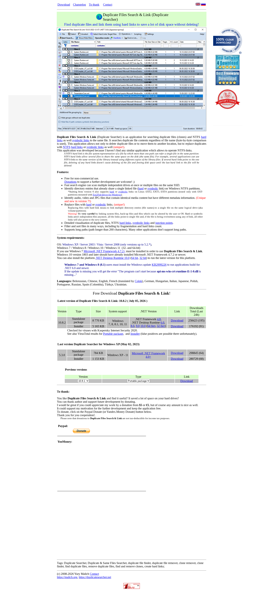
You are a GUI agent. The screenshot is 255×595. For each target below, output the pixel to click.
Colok (138, 281)
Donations (70, 181)
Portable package (113, 333)
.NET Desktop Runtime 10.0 (112, 258)
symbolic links (80, 140)
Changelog (79, 4)
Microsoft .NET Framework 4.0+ (148, 355)
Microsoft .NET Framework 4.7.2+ (104, 251)
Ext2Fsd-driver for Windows (107, 194)
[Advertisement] (30, 151)
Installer (135, 333)
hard (141, 188)
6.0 (162, 322)
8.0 (132, 325)
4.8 (159, 319)
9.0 (138, 325)
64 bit (134, 258)
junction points (164, 222)
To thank (94, 4)
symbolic (152, 188)
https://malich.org (67, 577)
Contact (107, 4)
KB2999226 (159, 264)
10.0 (143, 325)
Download (63, 4)
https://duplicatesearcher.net (95, 577)
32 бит (161, 325)
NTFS (66, 147)
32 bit (142, 258)
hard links (77, 147)
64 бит (151, 325)
